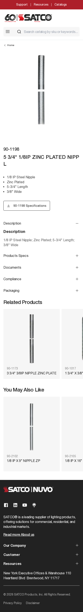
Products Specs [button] (16, 256)
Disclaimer (33, 603)
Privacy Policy (12, 603)
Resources (41, 4)
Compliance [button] (12, 279)
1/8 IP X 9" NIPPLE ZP (23, 461)
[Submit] (19, 32)
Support (22, 4)
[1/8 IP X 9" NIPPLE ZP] (31, 426)
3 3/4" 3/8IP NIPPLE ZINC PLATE (31, 373)
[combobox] (47, 31)
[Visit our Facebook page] (6, 505)
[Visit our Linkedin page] (15, 505)
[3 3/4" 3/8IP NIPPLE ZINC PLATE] (31, 338)
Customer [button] (11, 555)
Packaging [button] (11, 290)
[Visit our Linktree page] (34, 505)
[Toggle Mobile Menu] (7, 31)
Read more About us (18, 534)
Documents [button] (12, 267)
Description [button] (12, 223)
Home (10, 45)
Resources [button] (12, 564)
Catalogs (60, 4)
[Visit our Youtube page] (24, 505)
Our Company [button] (14, 545)
